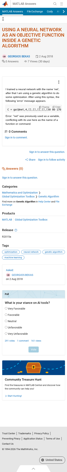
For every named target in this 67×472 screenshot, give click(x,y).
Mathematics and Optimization (20, 192)
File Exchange (35, 11)
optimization (10, 252)
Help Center (44, 201)
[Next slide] (60, 11)
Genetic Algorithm (48, 196)
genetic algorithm (54, 252)
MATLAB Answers (24, 3)
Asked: (10, 270)
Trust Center (8, 433)
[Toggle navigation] (3, 19)
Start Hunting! (15, 396)
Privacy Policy (41, 433)
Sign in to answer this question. (47, 151)
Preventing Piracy (11, 438)
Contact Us (8, 443)
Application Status (33, 438)
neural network (31, 252)
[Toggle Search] (55, 4)
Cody (50, 11)
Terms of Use (53, 438)
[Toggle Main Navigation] (61, 4)
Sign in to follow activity (51, 159)
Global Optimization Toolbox (18, 196)
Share (32, 159)
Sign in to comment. (16, 137)
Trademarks (24, 433)
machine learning (13, 257)
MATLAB (7, 219)
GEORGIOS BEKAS (19, 56)
